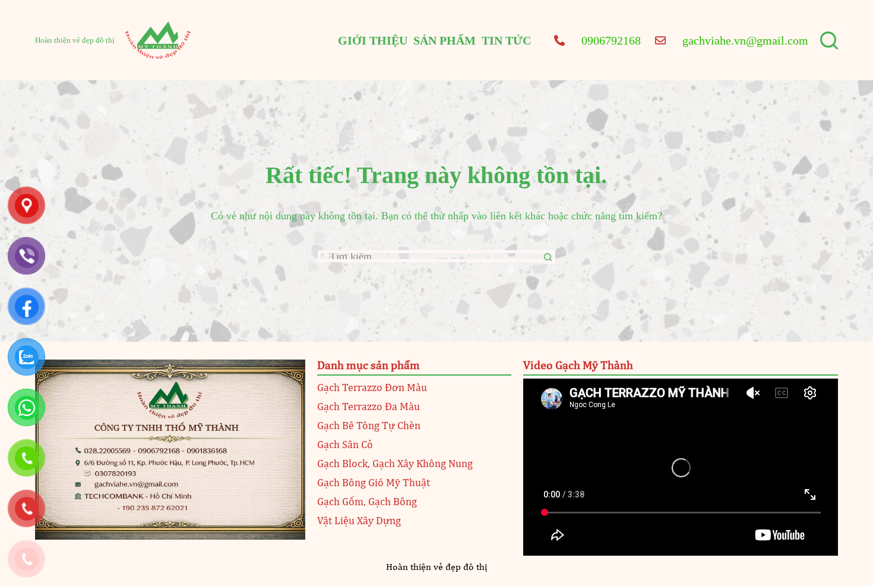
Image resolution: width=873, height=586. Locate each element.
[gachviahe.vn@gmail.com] (660, 40)
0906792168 (611, 40)
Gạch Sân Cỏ (345, 445)
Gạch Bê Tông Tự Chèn (368, 426)
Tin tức (506, 40)
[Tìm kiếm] (829, 40)
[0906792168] (559, 40)
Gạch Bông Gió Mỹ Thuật (373, 483)
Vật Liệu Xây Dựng (359, 521)
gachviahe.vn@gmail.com (745, 40)
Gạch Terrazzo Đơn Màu (372, 388)
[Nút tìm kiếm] (549, 257)
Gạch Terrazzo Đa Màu (368, 407)
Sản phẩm (444, 40)
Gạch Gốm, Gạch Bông (367, 502)
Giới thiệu (372, 40)
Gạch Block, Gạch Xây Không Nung (395, 464)
